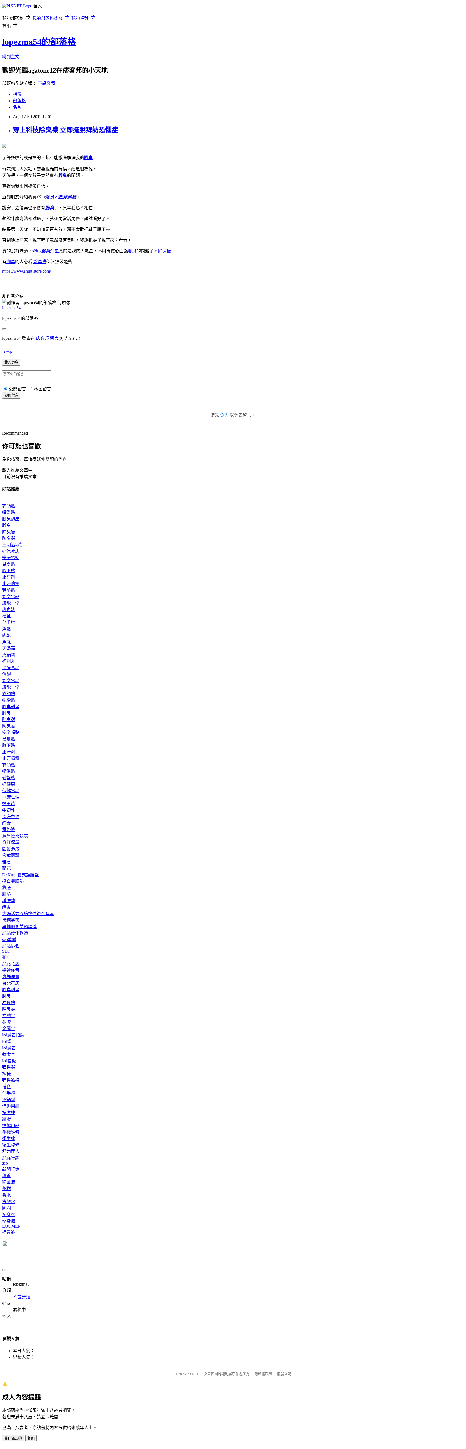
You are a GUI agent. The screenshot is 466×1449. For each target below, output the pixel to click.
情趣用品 (10, 1106)
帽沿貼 (8, 512)
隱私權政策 (263, 1374)
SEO (6, 951)
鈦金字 (8, 1054)
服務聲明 (284, 1374)
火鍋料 (8, 655)
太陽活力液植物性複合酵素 (28, 913)
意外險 (8, 829)
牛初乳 (8, 810)
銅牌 (6, 1022)
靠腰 (6, 887)
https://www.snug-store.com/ (26, 271)
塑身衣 (8, 1214)
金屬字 (8, 1028)
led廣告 (9, 1048)
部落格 (19, 100)
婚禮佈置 (10, 970)
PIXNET (193, 1374)
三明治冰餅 (13, 544)
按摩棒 (8, 1112)
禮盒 (6, 616)
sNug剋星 (45, 251)
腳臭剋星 (10, 519)
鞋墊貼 (8, 590)
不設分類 (46, 83)
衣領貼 (8, 506)
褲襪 (6, 1074)
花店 (6, 957)
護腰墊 (8, 900)
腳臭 (88, 157)
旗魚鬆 (8, 609)
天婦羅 (8, 648)
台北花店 (10, 983)
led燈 (7, 1041)
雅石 (6, 862)
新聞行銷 (10, 1169)
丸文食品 (10, 596)
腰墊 (6, 894)
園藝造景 (10, 849)
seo (5, 1163)
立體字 (8, 1015)
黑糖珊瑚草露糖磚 (19, 926)
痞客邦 (42, 338)
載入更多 (11, 362)
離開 (31, 1438)
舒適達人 (10, 1151)
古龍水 (8, 1201)
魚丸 (6, 642)
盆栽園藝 (10, 855)
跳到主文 (10, 56)
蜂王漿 (8, 803)
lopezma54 (11, 307)
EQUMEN (11, 1226)
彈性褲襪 (10, 1080)
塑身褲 (8, 1221)
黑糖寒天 (10, 920)
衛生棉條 (10, 1145)
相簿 (17, 94)
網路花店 (10, 964)
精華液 (8, 1182)
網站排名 (10, 946)
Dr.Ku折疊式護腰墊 (20, 875)
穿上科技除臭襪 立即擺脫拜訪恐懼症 (65, 129)
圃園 (6, 1208)
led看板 (9, 1061)
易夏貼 (8, 564)
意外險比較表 (15, 836)
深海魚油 (10, 816)
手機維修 (10, 1132)
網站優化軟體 (15, 933)
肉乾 (6, 635)
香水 (6, 1195)
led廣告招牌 (13, 1035)
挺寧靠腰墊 (13, 881)
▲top (7, 352)
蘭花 (6, 868)
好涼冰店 (10, 551)
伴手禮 (8, 622)
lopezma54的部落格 (39, 42)
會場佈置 (10, 976)
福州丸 (8, 661)
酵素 (6, 823)
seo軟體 (9, 939)
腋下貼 (8, 570)
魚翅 (6, 674)
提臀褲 (8, 1232)
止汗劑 (8, 577)
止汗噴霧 (10, 583)
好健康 (8, 784)
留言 (54, 338)
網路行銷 (10, 1158)
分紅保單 (10, 842)
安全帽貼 (10, 557)
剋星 (54, 197)
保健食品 (10, 790)
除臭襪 (69, 197)
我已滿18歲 (13, 1438)
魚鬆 (6, 629)
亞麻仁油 (10, 797)
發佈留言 (11, 395)
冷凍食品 (10, 667)
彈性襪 (8, 1067)
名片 (17, 107)
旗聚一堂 (10, 603)
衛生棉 (8, 1138)
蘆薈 (6, 1175)
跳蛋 (6, 1119)
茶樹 (6, 1188)
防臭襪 (8, 538)
